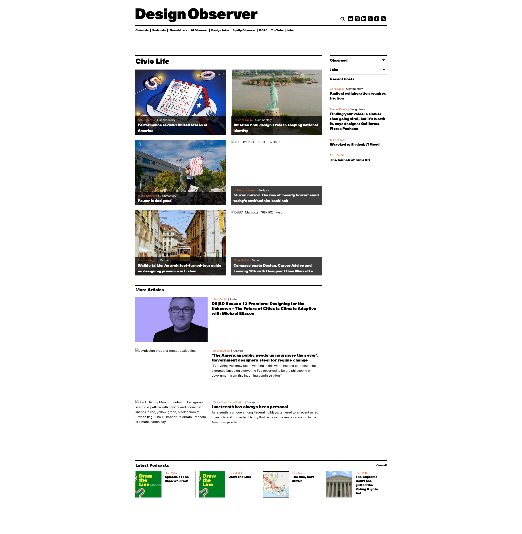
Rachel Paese (338, 109)
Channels (142, 30)
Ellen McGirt (337, 140)
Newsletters (178, 30)
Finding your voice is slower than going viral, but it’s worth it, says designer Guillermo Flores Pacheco (357, 121)
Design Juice (220, 30)
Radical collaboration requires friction (358, 96)
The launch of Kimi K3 (350, 159)
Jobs (290, 30)
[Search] (342, 19)
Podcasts (159, 30)
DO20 (263, 30)
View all (381, 465)
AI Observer (199, 30)
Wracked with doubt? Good (354, 144)
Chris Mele (337, 89)
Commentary (354, 89)
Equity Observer (244, 30)
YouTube (277, 30)
